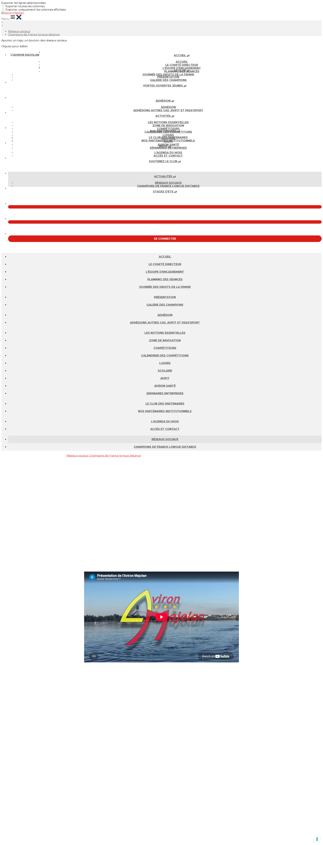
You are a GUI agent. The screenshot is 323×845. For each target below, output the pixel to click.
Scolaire (165, 370)
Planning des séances (165, 279)
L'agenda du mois (168, 152)
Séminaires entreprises (168, 147)
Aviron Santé (165, 385)
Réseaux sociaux (19, 31)
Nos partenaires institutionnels (168, 140)
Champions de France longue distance (34, 34)
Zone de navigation (168, 125)
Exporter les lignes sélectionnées (23, 3)
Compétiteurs (168, 128)
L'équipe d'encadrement (165, 271)
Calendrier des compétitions (165, 355)
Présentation (168, 77)
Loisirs (168, 135)
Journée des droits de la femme (168, 74)
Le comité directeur (181, 65)
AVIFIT (165, 378)
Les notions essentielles (168, 122)
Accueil (182, 61)
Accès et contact (168, 155)
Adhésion (168, 107)
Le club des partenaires (168, 137)
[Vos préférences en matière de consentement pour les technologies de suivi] (317, 839)
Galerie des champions (168, 80)
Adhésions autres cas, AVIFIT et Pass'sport (168, 110)
